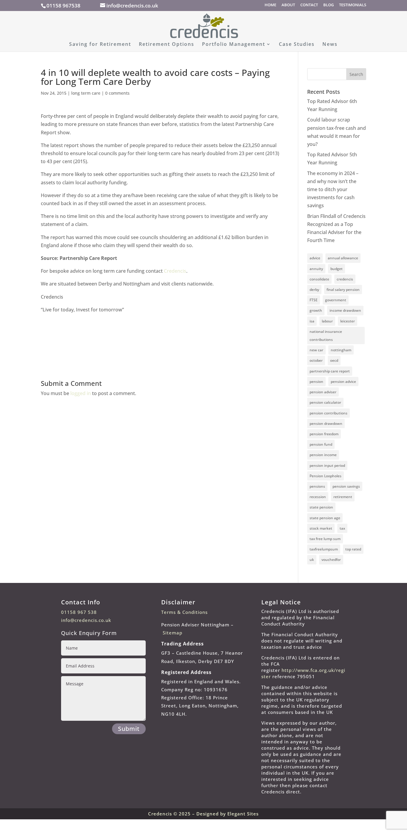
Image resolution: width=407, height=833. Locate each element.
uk (312, 559)
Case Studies (297, 44)
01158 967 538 (79, 612)
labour (327, 321)
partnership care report (330, 371)
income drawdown (345, 310)
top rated (353, 549)
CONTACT (309, 5)
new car (316, 349)
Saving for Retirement (100, 44)
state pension (321, 507)
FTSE (314, 299)
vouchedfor (331, 559)
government (335, 299)
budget (336, 268)
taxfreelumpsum (324, 549)
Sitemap (172, 633)
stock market (321, 528)
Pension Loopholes (325, 475)
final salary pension (343, 289)
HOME (270, 5)
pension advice (343, 381)
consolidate (319, 279)
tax (342, 528)
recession (318, 496)
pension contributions (328, 413)
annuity (316, 268)
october (316, 360)
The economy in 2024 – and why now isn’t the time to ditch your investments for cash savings (332, 189)
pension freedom (324, 433)
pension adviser (323, 391)
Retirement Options (166, 44)
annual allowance (343, 257)
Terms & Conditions (184, 612)
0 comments (117, 93)
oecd (334, 360)
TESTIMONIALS (352, 5)
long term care (85, 93)
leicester (347, 321)
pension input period (327, 465)
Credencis (175, 271)
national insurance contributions (326, 335)
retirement (342, 496)
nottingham (341, 349)
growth (316, 310)
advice (315, 257)
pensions (317, 486)
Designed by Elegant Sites (227, 814)
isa (312, 321)
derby (314, 289)
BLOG (328, 5)
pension (316, 381)
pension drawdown (326, 423)
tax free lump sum (325, 538)
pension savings (346, 486)
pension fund (321, 444)
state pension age (325, 517)
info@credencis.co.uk (86, 620)
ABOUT (288, 5)
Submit (129, 729)
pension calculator (325, 402)
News (330, 44)
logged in (80, 393)
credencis (345, 279)
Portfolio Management (233, 44)
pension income (323, 454)
